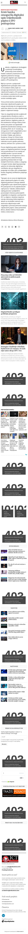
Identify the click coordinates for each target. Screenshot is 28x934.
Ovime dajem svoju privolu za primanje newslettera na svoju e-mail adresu (12, 740)
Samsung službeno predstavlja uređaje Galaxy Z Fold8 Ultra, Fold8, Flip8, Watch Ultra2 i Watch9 (17, 573)
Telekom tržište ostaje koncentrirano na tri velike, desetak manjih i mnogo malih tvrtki (17, 700)
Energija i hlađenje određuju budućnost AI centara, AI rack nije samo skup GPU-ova (13, 349)
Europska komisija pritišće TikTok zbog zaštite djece (16, 631)
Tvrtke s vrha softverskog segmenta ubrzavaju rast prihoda (16, 678)
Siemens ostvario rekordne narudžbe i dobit (16, 625)
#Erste (15, 220)
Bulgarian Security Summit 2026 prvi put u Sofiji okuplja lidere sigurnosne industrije (17, 579)
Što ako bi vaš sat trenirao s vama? (17, 564)
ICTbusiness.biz (5, 899)
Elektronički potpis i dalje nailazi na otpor (16, 692)
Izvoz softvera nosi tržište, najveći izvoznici (16, 612)
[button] (1, 2)
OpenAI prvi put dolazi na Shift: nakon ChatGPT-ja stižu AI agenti (17, 558)
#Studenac (20, 220)
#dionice (10, 220)
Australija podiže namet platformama (15, 618)
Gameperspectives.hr (7, 901)
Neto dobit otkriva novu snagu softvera (15, 637)
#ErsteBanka (4, 220)
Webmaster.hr (20, 931)
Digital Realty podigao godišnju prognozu (10, 313)
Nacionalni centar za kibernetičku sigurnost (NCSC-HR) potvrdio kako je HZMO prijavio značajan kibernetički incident (17, 687)
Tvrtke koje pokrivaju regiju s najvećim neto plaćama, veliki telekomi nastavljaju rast (17, 672)
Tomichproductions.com (8, 903)
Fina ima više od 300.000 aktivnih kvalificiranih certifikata (11, 277)
